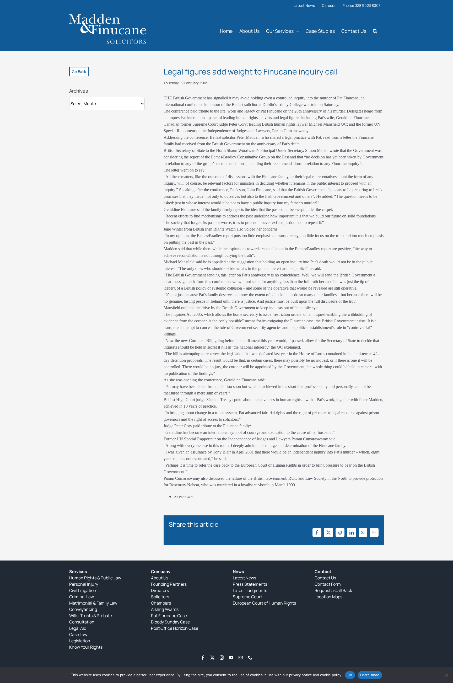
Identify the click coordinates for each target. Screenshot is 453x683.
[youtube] (231, 657)
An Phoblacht (183, 497)
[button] (375, 31)
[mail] (241, 657)
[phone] (250, 657)
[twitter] (212, 657)
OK (350, 675)
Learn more (370, 675)
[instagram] (222, 657)
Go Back (79, 72)
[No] (446, 675)
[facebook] (203, 657)
